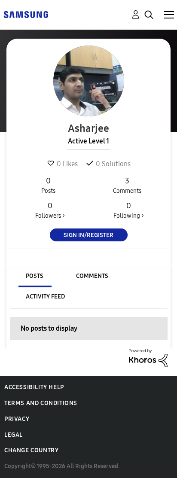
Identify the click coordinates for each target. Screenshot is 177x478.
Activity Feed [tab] (45, 296)
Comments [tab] (92, 276)
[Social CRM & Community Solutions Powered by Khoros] (148, 357)
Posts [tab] (34, 276)
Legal (13, 434)
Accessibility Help (34, 387)
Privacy (16, 419)
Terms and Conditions (40, 403)
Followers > (50, 210)
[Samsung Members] (25, 14)
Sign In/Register (88, 235)
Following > (128, 210)
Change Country (31, 450)
